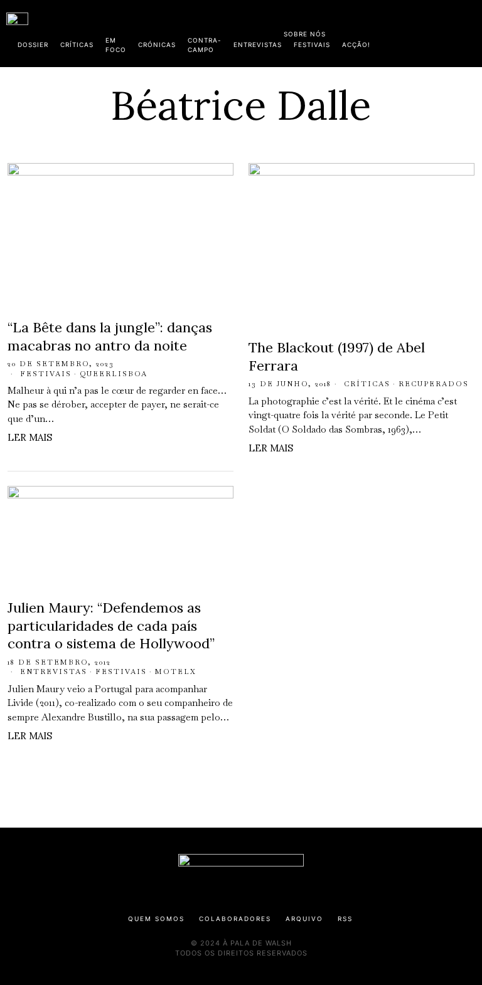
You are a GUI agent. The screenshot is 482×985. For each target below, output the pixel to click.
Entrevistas (53, 671)
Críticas (367, 383)
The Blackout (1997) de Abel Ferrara (337, 356)
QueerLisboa (113, 373)
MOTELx (175, 671)
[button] (469, 33)
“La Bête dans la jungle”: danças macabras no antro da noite (110, 336)
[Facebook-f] (354, 31)
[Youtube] (435, 31)
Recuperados (434, 383)
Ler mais (30, 437)
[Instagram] (394, 31)
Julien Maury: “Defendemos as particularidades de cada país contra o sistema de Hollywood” (111, 625)
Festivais (46, 373)
